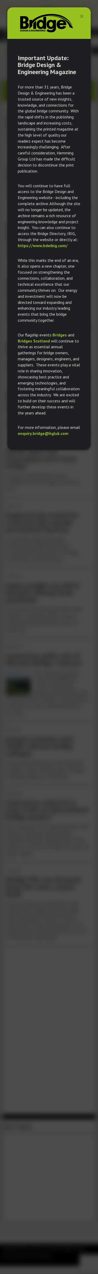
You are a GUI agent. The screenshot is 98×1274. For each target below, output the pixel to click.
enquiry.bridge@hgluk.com (43, 433)
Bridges (60, 334)
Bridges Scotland (34, 341)
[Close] (82, 16)
